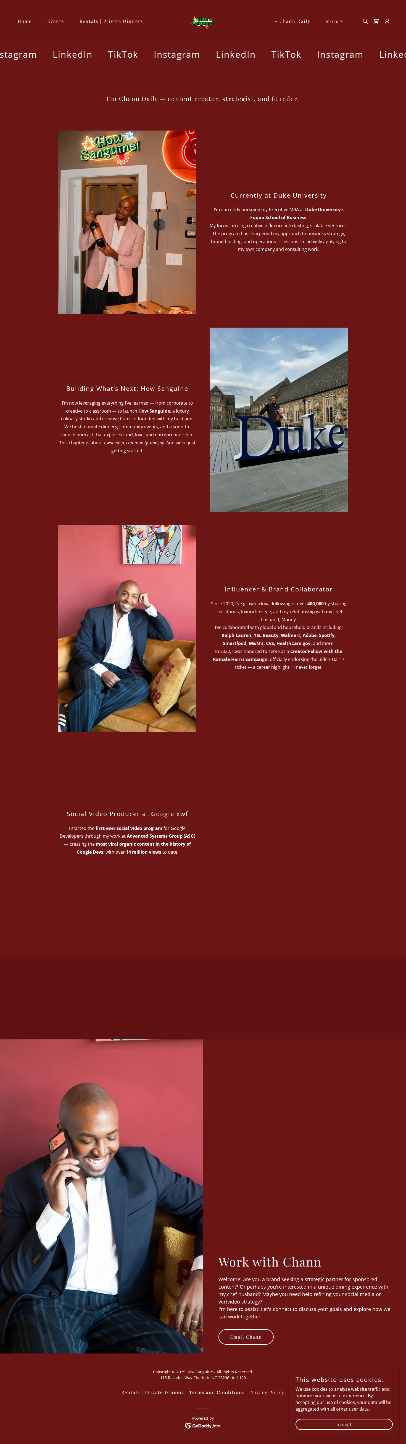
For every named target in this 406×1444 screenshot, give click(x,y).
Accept (344, 1424)
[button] (332, 21)
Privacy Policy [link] (267, 1392)
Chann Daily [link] (295, 21)
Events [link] (55, 21)
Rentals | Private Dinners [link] (111, 21)
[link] (203, 21)
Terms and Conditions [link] (217, 1392)
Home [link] (25, 21)
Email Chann (246, 1337)
